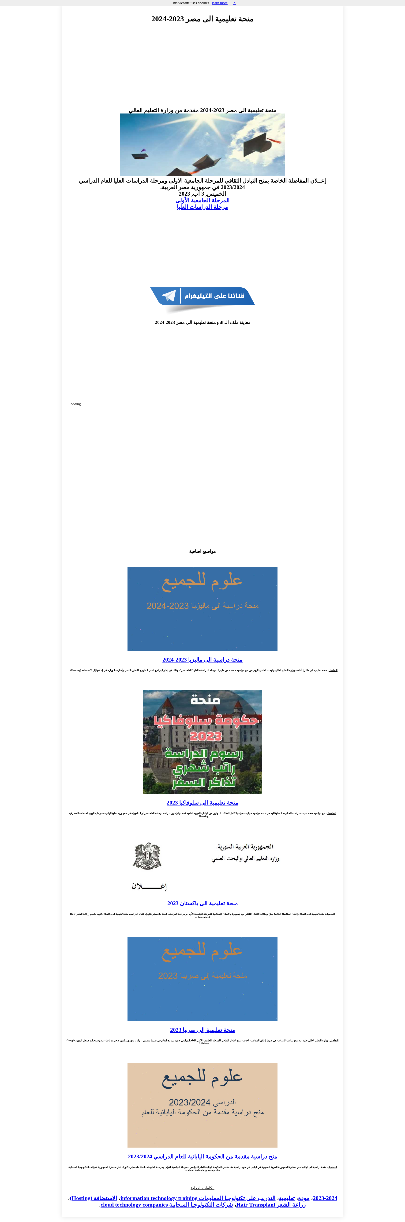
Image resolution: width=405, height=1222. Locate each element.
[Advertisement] (202, 69)
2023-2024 (325, 1198)
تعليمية (287, 1198)
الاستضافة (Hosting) (93, 1198)
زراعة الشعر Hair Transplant (271, 1205)
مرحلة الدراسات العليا (202, 207)
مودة (304, 1198)
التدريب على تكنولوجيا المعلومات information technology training (198, 1198)
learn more (220, 3)
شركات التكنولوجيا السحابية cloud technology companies (167, 1205)
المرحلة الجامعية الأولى (203, 200)
